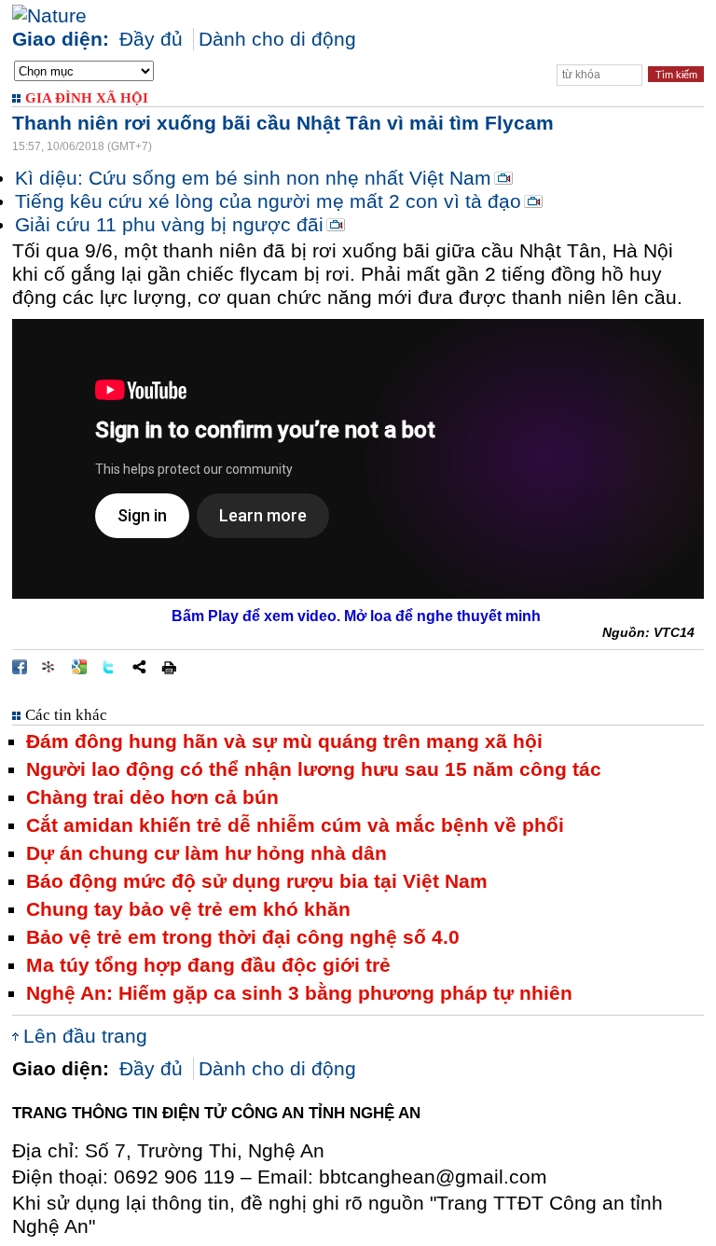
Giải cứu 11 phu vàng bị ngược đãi (169, 225)
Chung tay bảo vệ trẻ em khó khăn (188, 909)
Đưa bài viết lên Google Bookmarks (79, 666)
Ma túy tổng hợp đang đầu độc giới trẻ (208, 965)
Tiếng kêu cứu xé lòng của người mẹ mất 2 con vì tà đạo (268, 201)
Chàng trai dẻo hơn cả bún (152, 797)
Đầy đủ (151, 39)
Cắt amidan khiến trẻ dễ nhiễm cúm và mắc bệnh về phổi (295, 825)
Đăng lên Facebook (19, 666)
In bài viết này (168, 666)
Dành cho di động (277, 39)
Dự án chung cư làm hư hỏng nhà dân (206, 853)
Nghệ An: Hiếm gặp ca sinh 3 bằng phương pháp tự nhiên (299, 993)
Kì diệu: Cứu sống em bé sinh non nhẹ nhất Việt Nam (253, 178)
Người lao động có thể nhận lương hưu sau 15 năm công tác (313, 769)
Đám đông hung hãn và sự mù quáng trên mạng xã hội (284, 741)
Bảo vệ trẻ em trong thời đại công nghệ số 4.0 (243, 937)
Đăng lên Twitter (109, 666)
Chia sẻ (138, 666)
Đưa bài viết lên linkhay (49, 666)
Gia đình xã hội (86, 97)
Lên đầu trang (85, 1036)
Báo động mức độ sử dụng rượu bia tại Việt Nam (257, 881)
